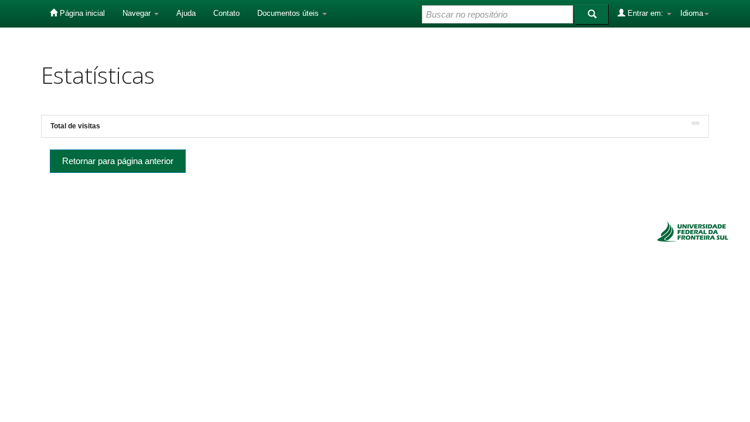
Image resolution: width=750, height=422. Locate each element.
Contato (226, 13)
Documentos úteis (289, 13)
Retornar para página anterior (117, 161)
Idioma (691, 13)
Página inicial (81, 13)
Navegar (137, 13)
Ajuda (186, 13)
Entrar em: (645, 13)
